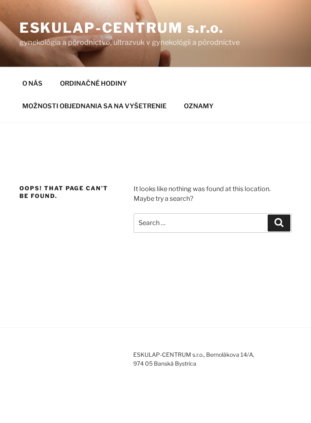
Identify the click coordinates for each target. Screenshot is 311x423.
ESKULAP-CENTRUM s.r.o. (121, 27)
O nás (32, 83)
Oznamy (198, 106)
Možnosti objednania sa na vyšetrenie (94, 106)
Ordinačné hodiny (93, 83)
